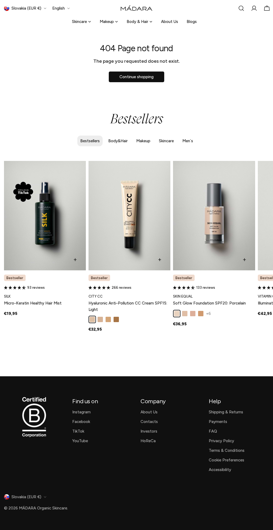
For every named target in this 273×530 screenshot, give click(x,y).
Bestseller (14, 278)
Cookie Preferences (226, 460)
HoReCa (148, 440)
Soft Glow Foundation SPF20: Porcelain (209, 303)
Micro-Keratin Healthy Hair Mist (33, 303)
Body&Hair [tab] (118, 141)
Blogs (192, 21)
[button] (15, 288)
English (58, 8)
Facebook (81, 421)
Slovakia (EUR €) (26, 8)
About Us (169, 21)
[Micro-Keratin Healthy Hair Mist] (45, 215)
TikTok (78, 431)
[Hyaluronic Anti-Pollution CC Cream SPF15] (129, 215)
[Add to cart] (75, 259)
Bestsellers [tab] (90, 141)
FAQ (213, 431)
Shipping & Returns (226, 412)
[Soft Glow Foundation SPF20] (214, 215)
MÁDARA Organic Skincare (43, 508)
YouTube (80, 440)
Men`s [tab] (187, 141)
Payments (218, 421)
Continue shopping (136, 76)
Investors (148, 431)
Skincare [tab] (166, 141)
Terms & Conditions (226, 450)
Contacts (149, 421)
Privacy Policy (221, 440)
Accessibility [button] (220, 469)
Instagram (81, 412)
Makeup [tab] (143, 141)
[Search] (241, 8)
